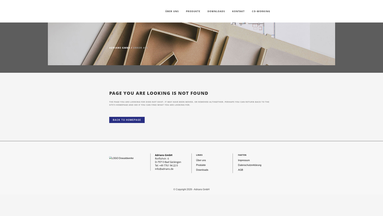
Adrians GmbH (119, 47)
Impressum (244, 160)
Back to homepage (127, 119)
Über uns (201, 160)
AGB (240, 170)
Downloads (202, 170)
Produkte (201, 165)
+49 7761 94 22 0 (168, 165)
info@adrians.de (164, 169)
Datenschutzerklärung (249, 165)
